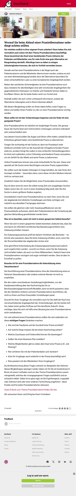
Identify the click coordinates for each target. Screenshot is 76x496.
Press (6, 445)
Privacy (67, 445)
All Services (35, 456)
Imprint (67, 452)
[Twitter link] (53, 462)
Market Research (37, 448)
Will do (38, 481)
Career (6, 448)
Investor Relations (10, 441)
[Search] (70, 9)
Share (64, 14)
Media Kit (35, 438)
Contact (67, 438)
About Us (7, 438)
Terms (67, 441)
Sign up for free (38, 486)
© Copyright (7, 408)
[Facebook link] (48, 462)
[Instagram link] (59, 462)
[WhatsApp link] (71, 462)
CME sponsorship (37, 452)
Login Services (37, 441)
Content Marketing (38, 445)
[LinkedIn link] (65, 462)
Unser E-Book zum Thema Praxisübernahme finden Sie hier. (30, 390)
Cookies (67, 448)
